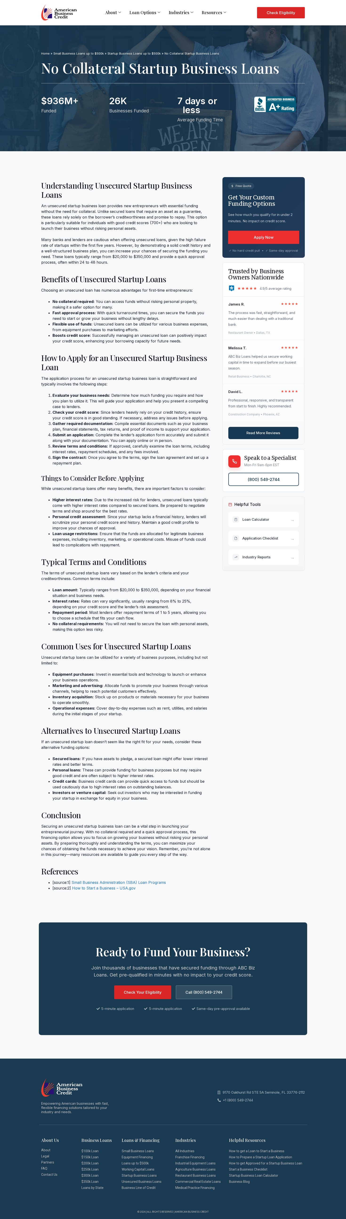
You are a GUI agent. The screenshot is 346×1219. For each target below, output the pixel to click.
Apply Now (264, 237)
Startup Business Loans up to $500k (134, 53)
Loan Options (142, 12)
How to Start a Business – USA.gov (104, 888)
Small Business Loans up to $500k (78, 53)
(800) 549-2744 (264, 479)
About (111, 12)
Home (45, 53)
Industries (179, 12)
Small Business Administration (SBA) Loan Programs (119, 882)
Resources (212, 12)
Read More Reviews (263, 433)
